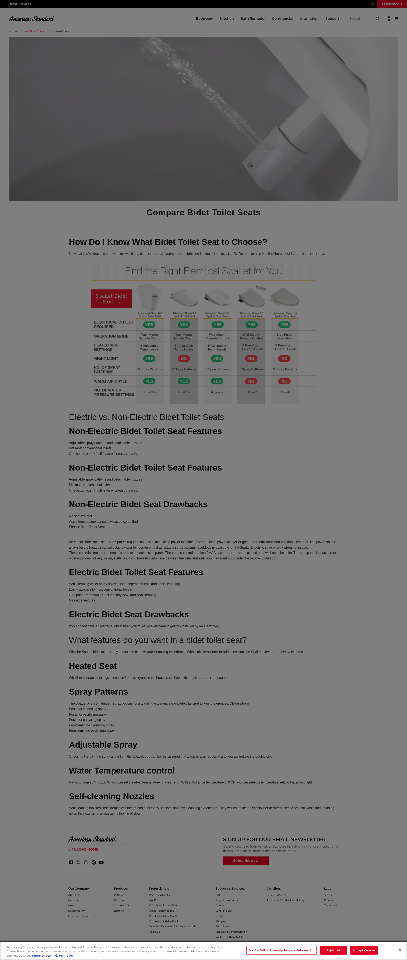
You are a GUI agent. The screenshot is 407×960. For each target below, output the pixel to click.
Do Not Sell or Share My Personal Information (282, 950)
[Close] (400, 950)
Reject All (333, 950)
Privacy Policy (63, 955)
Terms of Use (42, 955)
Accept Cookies (364, 950)
